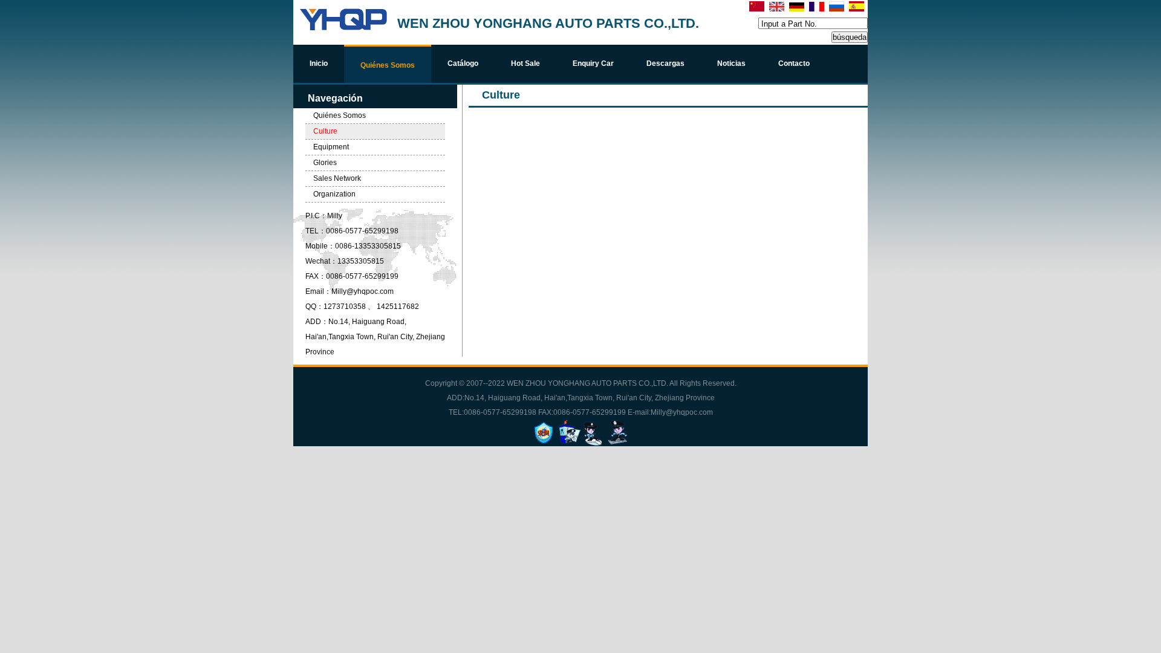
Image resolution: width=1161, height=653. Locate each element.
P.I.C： (316, 216)
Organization (334, 194)
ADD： (316, 321)
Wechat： (321, 261)
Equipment (331, 147)
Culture (325, 131)
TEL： (315, 231)
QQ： (314, 306)
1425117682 (398, 306)
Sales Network (337, 178)
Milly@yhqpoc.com (362, 291)
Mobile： (320, 246)
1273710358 (346, 306)
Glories (325, 162)
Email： (318, 291)
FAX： (315, 276)
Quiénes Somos (339, 115)
